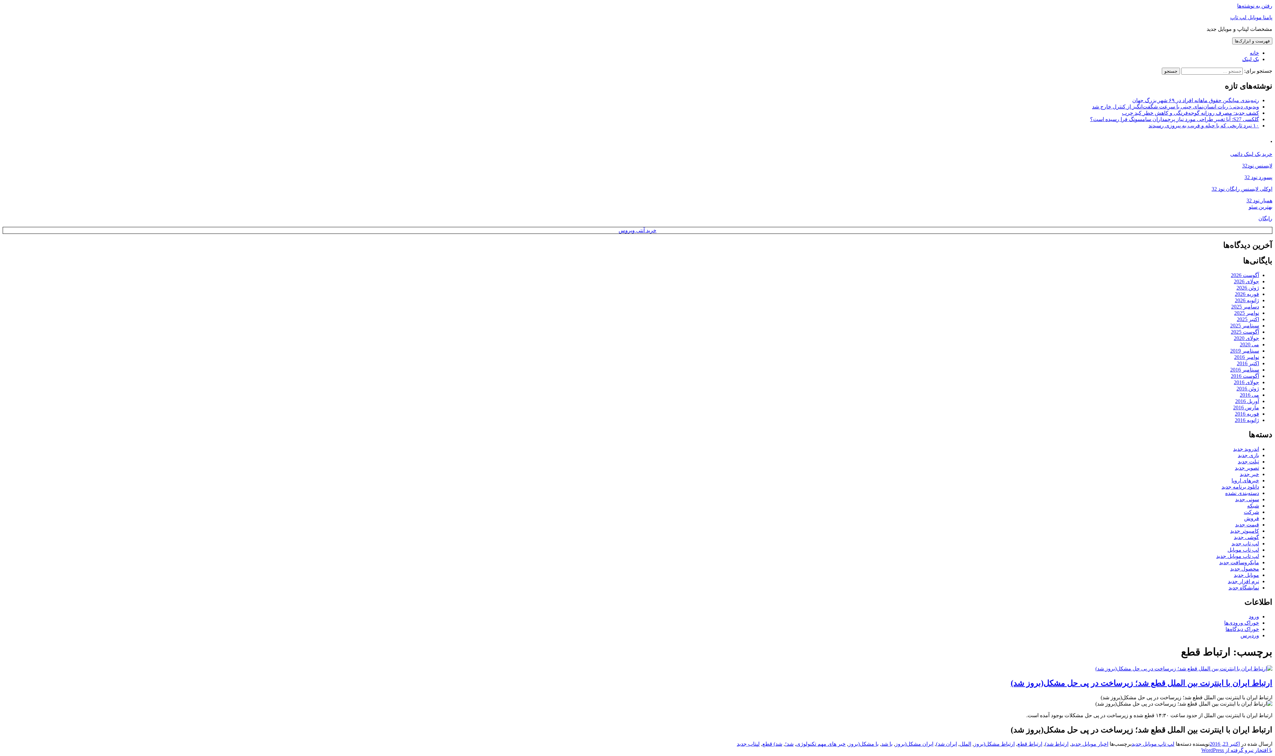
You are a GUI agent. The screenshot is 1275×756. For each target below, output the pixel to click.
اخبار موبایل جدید (1089, 744)
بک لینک (1250, 59)
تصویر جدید (1247, 468)
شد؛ (789, 744)
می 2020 (1249, 344)
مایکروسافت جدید (1239, 562)
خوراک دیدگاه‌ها (1242, 629)
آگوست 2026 (1245, 275)
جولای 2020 (1246, 338)
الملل (965, 744)
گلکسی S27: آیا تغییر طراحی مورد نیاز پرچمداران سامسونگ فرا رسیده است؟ (1174, 119)
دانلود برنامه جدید (1240, 487)
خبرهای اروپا (1245, 480)
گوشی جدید (1246, 537)
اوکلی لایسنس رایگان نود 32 (1242, 189)
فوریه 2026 (1247, 294)
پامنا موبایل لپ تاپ (1251, 17)
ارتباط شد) (1056, 744)
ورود (1254, 616)
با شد (886, 744)
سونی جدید (1247, 499)
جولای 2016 (1246, 382)
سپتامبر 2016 (1244, 370)
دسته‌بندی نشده (1242, 493)
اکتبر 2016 (1248, 363)
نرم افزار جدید (1243, 581)
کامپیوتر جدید (1244, 531)
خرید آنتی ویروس (637, 230)
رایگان (1265, 218)
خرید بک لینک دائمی (1251, 154)
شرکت (1251, 512)
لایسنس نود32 (1257, 166)
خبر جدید (1249, 474)
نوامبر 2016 (1246, 357)
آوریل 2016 (1247, 401)
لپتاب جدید (748, 744)
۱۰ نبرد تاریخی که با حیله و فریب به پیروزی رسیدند (1203, 125)
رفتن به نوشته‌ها (1254, 6)
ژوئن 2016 (1247, 388)
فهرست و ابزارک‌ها (1252, 40)
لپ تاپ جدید (1245, 543)
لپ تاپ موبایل (1243, 550)
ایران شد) (946, 744)
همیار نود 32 (1259, 200)
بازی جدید (1248, 455)
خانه (1254, 53)
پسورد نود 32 (1258, 177)
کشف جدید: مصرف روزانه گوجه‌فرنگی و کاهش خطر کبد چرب (1190, 113)
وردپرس (1249, 635)
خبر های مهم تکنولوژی (821, 744)
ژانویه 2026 (1247, 300)
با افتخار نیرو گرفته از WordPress (1236, 750)
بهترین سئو (1260, 207)
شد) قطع (772, 744)
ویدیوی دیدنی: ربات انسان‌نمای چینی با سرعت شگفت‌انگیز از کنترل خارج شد (1175, 106)
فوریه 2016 (1247, 414)
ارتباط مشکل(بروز (994, 744)
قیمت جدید (1247, 524)
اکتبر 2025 (1248, 319)
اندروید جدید (1246, 449)
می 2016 (1249, 395)
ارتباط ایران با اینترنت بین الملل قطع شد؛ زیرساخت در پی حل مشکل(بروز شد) (1141, 683)
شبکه (1253, 506)
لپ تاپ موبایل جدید (1237, 556)
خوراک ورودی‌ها (1241, 623)
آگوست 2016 (1245, 376)
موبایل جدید (1246, 575)
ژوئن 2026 (1247, 288)
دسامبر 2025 (1245, 306)
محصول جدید (1244, 569)
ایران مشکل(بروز (914, 744)
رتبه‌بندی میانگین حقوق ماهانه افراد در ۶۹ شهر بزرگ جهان (1195, 100)
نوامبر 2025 (1246, 313)
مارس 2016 (1246, 407)
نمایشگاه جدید (1244, 587)
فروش (1251, 518)
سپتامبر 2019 (1244, 351)
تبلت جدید (1248, 461)
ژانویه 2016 (1247, 420)
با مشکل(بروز (863, 744)
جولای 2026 (1246, 281)
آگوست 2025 (1245, 332)
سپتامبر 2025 (1244, 325)
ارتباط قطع (1029, 744)
